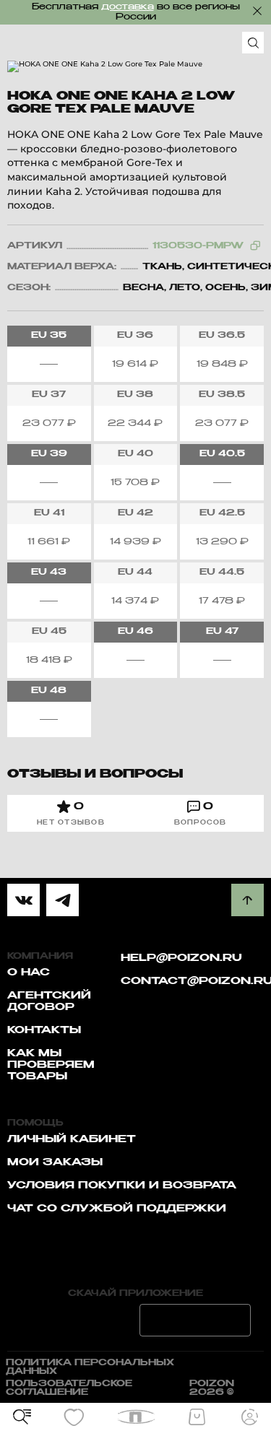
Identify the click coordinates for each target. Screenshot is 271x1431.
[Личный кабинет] (249, 1417)
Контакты (44, 1030)
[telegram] (62, 900)
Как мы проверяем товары (51, 1065)
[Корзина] (197, 1417)
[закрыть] (257, 11)
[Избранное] (74, 1417)
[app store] (76, 1320)
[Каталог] (21, 1417)
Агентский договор (49, 1001)
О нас (28, 972)
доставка (127, 7)
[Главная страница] (135, 1416)
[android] (195, 1320)
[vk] (23, 900)
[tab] (70, 813)
